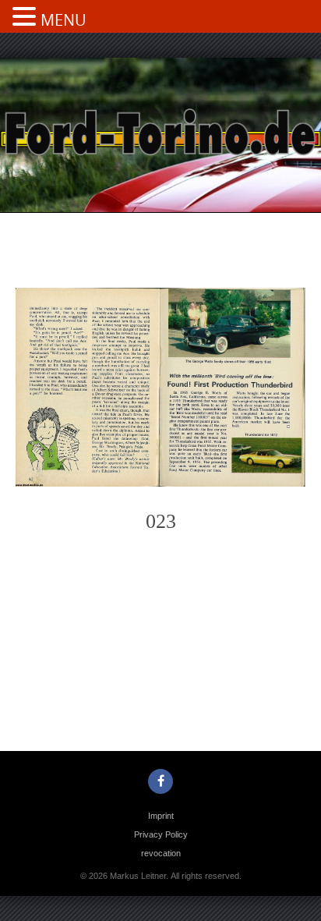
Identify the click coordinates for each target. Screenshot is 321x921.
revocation (161, 853)
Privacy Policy (161, 834)
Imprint (161, 815)
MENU (63, 19)
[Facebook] (160, 781)
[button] (26, 17)
